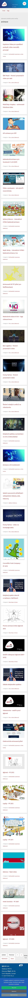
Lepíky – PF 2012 (8, 803)
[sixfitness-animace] (14, 241)
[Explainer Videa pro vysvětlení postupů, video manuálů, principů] (14, 35)
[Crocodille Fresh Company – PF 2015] (14, 549)
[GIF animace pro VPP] (14, 124)
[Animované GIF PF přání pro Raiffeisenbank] (14, 273)
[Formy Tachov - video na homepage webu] (14, 515)
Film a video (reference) (14, 82)
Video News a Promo (13, 602)
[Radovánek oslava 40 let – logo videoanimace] (14, 306)
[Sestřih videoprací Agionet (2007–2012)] (14, 645)
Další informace (14, 995)
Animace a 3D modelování (11, 465)
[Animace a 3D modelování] (14, 455)
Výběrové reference (13, 503)
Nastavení (14, 991)
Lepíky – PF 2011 (8, 839)
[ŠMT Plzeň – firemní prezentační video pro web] (14, 67)
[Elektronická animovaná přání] (14, 731)
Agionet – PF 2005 (8, 939)
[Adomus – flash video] (14, 860)
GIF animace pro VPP (9, 133)
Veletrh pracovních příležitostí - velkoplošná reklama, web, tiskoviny (13, 496)
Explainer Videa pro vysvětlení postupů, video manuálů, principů (13, 47)
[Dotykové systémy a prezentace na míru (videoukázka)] (14, 424)
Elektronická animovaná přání (13, 741)
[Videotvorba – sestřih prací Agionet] (14, 701)
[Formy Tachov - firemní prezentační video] (14, 365)
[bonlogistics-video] (14, 95)
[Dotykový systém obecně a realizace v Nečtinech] (14, 585)
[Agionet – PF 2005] (14, 925)
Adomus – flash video (10, 872)
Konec (12, 958)
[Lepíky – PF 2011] (14, 826)
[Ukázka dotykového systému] (14, 674)
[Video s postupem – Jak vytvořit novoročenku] (14, 179)
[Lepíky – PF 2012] (14, 792)
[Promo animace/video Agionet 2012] (14, 615)
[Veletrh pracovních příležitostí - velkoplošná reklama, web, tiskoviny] (14, 484)
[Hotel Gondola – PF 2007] (14, 891)
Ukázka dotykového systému (12, 684)
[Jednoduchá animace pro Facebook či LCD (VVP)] (14, 150)
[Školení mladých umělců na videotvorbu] (14, 394)
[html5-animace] (14, 208)
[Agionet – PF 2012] (14, 761)
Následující (5, 958)
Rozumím (14, 987)
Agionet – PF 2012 (8, 772)
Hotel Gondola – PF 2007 (11, 901)
